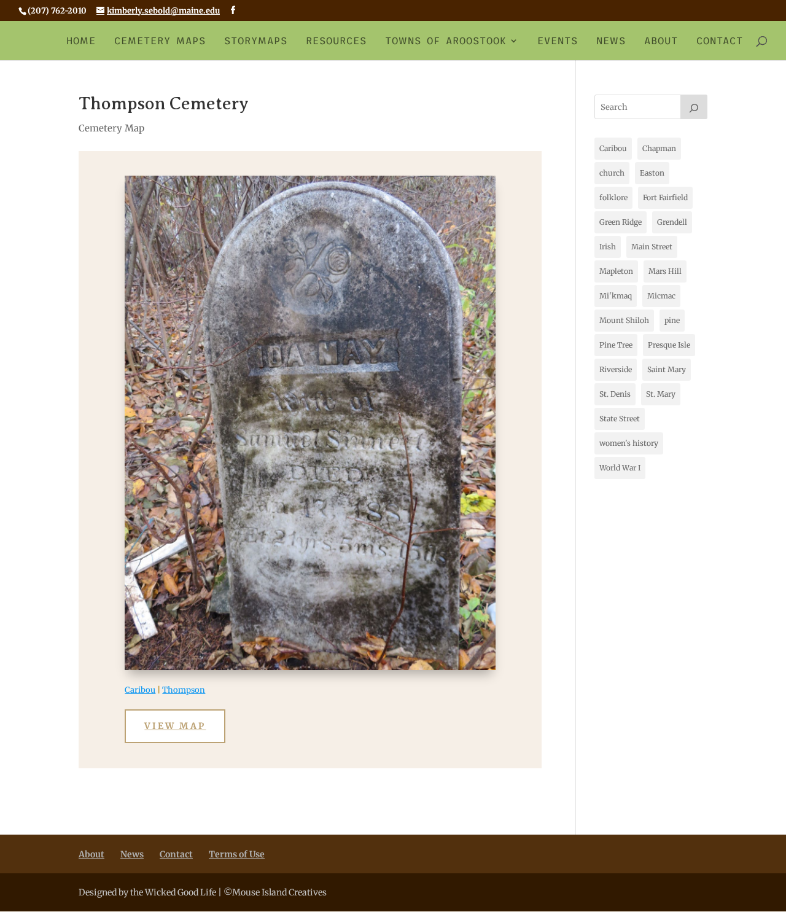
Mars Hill (665, 271)
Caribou (140, 690)
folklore (613, 197)
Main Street (651, 246)
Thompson (183, 690)
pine (672, 320)
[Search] (693, 107)
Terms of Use (237, 854)
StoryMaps (255, 41)
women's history (628, 443)
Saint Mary (666, 369)
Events (557, 41)
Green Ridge (620, 222)
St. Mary (660, 394)
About (661, 41)
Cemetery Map (111, 128)
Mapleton (616, 271)
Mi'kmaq (615, 295)
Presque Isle (669, 344)
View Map (175, 725)
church (612, 172)
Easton (652, 172)
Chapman (659, 148)
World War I (619, 467)
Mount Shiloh (624, 320)
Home (81, 41)
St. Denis (615, 394)
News (611, 41)
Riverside (615, 369)
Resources (336, 41)
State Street (619, 418)
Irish (607, 246)
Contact (719, 41)
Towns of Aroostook (446, 41)
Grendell (672, 222)
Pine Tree (615, 344)
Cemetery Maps (160, 41)
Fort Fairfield (665, 197)
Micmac (661, 295)
